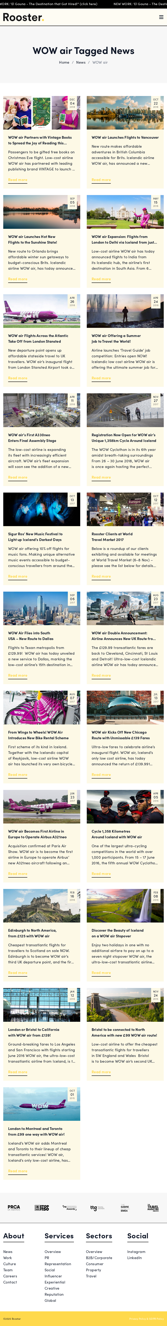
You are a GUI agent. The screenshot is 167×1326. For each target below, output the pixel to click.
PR (47, 1257)
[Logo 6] (153, 1208)
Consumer (95, 1263)
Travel (91, 1275)
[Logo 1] (14, 1208)
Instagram (136, 1251)
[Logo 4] (97, 1208)
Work (7, 1257)
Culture (9, 1263)
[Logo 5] (125, 1208)
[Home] (23, 17)
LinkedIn (134, 1257)
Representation (58, 1263)
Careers (10, 1275)
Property (93, 1269)
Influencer (53, 1275)
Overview (53, 1251)
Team (8, 1269)
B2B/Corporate (99, 1257)
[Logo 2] (42, 1208)
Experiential (55, 1282)
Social (50, 1269)
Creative (52, 1288)
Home (64, 62)
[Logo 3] (69, 1208)
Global (50, 1300)
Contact (10, 1282)
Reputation (54, 1294)
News (81, 62)
